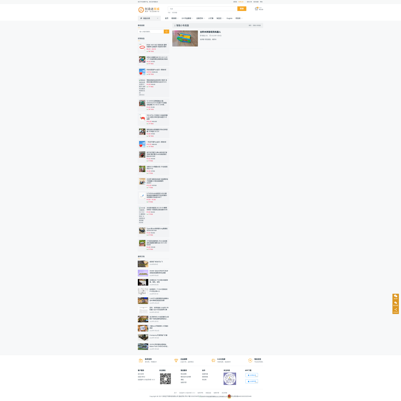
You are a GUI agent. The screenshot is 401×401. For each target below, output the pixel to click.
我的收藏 (255, 2)
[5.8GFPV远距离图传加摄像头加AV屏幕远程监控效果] (143, 300)
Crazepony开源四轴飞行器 (158, 335)
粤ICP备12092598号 (192, 396)
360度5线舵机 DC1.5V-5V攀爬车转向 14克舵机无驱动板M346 (157, 208)
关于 (175, 393)
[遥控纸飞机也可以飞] (143, 264)
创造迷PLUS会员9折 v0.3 (146, 379)
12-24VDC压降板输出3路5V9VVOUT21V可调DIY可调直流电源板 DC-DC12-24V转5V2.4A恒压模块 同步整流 (157, 103)
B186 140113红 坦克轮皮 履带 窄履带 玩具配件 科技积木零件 (157, 46)
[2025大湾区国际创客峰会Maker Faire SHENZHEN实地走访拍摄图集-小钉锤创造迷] (143, 346)
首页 (166, 18)
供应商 (204, 379)
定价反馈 (141, 374)
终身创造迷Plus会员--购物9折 (156, 70)
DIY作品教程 (186, 18)
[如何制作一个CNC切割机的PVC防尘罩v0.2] (143, 291)
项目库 (237, 18)
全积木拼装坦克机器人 (210, 32)
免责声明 (200, 393)
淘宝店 (218, 18)
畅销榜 (173, 18)
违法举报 (224, 393)
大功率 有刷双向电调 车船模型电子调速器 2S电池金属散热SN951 (157, 181)
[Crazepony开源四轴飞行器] (143, 337)
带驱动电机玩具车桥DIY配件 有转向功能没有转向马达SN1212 (157, 81)
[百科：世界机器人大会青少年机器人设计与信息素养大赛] (143, 310)
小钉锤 (210, 18)
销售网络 (205, 377)
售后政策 (184, 374)
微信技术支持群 (186, 377)
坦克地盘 (174, 12)
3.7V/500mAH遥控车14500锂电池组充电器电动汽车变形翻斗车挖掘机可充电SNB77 (157, 195)
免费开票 (184, 382)
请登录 (235, 2)
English (229, 18)
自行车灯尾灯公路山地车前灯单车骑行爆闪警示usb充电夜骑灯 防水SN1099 (157, 154)
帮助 (261, 2)
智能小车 (205, 35)
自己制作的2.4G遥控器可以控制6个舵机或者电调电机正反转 (159, 319)
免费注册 (240, 2)
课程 (182, 379)
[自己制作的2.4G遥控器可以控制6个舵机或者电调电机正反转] (143, 319)
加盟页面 (205, 374)
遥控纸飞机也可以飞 (156, 261)
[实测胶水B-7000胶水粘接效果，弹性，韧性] (143, 282)
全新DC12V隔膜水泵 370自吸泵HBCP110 (157, 167)
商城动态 (208, 393)
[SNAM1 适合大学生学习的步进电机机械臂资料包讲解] (143, 273)
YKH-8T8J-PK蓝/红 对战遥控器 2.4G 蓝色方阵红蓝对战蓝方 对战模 (157, 117)
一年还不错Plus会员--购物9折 (156, 142)
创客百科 (199, 18)
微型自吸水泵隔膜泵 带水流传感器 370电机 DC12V (157, 130)
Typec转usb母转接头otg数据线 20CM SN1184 (157, 229)
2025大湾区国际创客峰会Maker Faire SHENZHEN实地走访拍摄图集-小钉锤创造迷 (159, 346)
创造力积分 (141, 377)
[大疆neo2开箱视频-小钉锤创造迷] (143, 328)
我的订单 (249, 2)
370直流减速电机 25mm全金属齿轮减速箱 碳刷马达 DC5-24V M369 (157, 243)
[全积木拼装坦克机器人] (185, 31)
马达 (169, 12)
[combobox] (202, 8)
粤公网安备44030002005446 (241, 396)
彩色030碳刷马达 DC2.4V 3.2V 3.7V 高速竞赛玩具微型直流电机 (157, 58)
